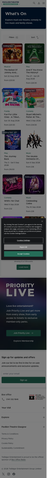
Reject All (23, 247)
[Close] (42, 221)
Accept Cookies (23, 254)
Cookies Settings (23, 240)
